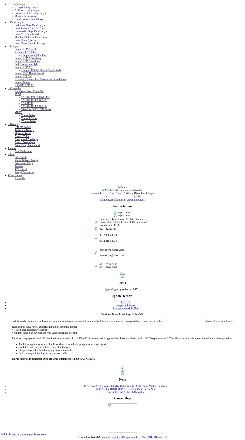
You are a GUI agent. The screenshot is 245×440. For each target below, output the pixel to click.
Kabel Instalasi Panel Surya (29, 19)
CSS (165, 437)
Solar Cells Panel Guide (27, 34)
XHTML (153, 437)
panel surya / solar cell (154, 321)
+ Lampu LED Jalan (25, 52)
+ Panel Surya (15, 22)
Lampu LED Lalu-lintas (27, 61)
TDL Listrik (21, 169)
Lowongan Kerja (24, 163)
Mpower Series (23, 133)
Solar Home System (25, 40)
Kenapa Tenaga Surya (26, 7)
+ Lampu (13, 46)
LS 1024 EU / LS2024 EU (35, 97)
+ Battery (13, 124)
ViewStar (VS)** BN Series (36, 109)
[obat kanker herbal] (122, 431)
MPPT (18, 112)
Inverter (12, 148)
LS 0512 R (27, 103)
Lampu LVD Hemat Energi (29, 73)
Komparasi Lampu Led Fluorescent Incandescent (40, 79)
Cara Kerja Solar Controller (29, 91)
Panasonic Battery (24, 130)
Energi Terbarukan (24, 172)
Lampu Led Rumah (126, 305)
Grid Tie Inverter (23, 151)
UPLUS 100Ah (23, 127)
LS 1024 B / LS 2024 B (34, 106)
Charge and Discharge (26, 139)
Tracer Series (28, 115)
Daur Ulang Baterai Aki (27, 145)
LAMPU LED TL (24, 85)
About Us (20, 178)
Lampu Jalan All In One (34, 55)
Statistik (19, 166)
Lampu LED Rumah (25, 49)
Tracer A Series (29, 118)
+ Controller (14, 88)
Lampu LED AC (23, 67)
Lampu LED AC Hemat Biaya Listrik (41, 70)
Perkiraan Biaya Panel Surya (30, 25)
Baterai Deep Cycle (25, 142)
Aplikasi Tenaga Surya (27, 10)
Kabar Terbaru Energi (26, 160)
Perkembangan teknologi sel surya (37, 353)
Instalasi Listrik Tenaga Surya (30, 13)
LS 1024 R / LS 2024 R (34, 100)
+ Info (11, 154)
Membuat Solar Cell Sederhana (31, 37)
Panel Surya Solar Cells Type (30, 43)
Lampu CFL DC (23, 76)
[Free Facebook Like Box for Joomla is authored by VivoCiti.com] (122, 373)
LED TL (125, 302)
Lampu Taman (22, 82)
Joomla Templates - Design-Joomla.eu (121, 437)
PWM (18, 94)
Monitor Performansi (25, 16)
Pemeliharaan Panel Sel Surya (30, 28)
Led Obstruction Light (26, 64)
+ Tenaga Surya (16, 4)
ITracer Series (28, 121)
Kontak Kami (15, 175)
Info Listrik (20, 157)
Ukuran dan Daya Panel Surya (31, 31)
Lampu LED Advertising (28, 58)
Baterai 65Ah (22, 136)
